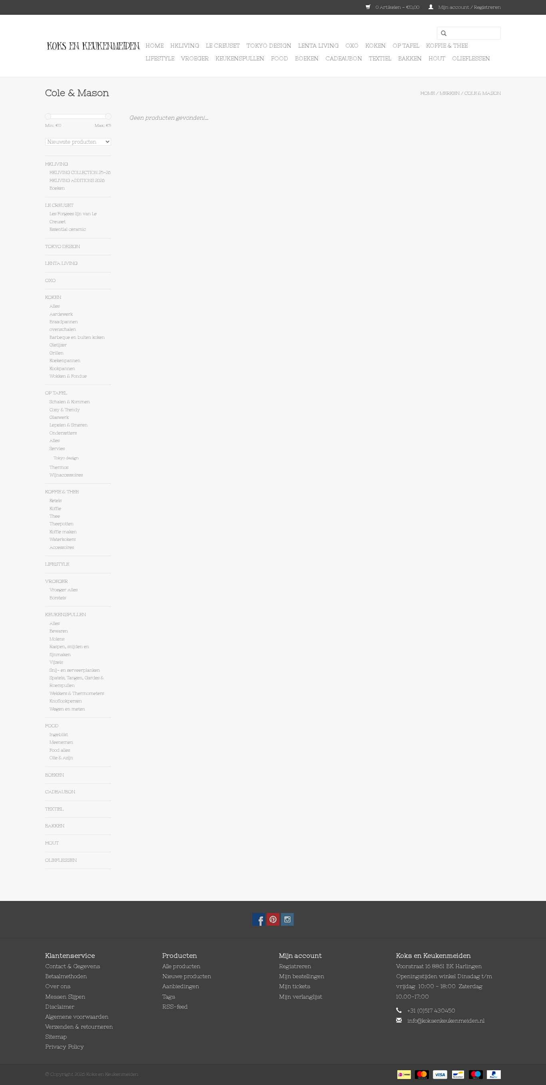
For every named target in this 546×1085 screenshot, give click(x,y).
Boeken (307, 58)
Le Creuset (223, 45)
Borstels (58, 597)
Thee (55, 516)
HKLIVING (184, 45)
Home (154, 45)
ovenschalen (63, 329)
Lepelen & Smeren (69, 424)
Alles (55, 306)
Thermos (59, 467)
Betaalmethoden (66, 976)
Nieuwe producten (186, 976)
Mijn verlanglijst (300, 996)
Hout (436, 58)
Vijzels (56, 662)
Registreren (295, 966)
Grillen (57, 352)
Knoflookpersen (66, 701)
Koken (375, 45)
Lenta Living (318, 45)
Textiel (380, 58)
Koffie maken (63, 531)
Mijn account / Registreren (469, 7)
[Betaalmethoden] (403, 1074)
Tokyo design (269, 45)
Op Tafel (406, 45)
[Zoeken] (441, 33)
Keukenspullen (239, 58)
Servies (57, 448)
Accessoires (62, 547)
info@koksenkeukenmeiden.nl (445, 1020)
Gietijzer (58, 344)
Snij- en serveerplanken (75, 670)
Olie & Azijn (61, 757)
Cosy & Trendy (65, 409)
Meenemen (61, 742)
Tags (168, 996)
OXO (352, 45)
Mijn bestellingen (301, 976)
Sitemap (56, 1036)
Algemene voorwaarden (76, 1016)
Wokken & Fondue (68, 376)
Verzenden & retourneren (79, 1026)
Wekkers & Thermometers (77, 693)
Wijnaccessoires (66, 474)
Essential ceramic (68, 229)
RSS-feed (175, 1006)
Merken (450, 93)
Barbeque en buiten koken (77, 337)
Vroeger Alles (64, 589)
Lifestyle (159, 58)
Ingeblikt (59, 734)
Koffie (55, 508)
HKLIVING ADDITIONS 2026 (77, 180)
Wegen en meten (67, 709)
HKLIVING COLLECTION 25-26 (80, 172)
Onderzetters (63, 432)
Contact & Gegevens (72, 966)
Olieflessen (471, 58)
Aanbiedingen (180, 986)
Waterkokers (63, 539)
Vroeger (195, 58)
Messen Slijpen (65, 996)
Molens (57, 639)
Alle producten (181, 966)
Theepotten (62, 523)
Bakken (410, 58)
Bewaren (59, 631)
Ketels (56, 500)
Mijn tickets (294, 986)
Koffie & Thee (447, 45)
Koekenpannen (65, 360)
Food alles (60, 750)
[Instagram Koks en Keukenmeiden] (287, 919)
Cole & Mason (482, 93)
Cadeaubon (343, 58)
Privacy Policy (64, 1046)
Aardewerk (61, 314)
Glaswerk (59, 417)
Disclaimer (59, 1006)
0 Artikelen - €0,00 (397, 7)
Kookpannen (62, 368)
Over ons (57, 986)
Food (279, 58)
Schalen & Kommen (70, 401)
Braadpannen (64, 321)
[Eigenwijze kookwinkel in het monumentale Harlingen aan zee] (94, 46)
